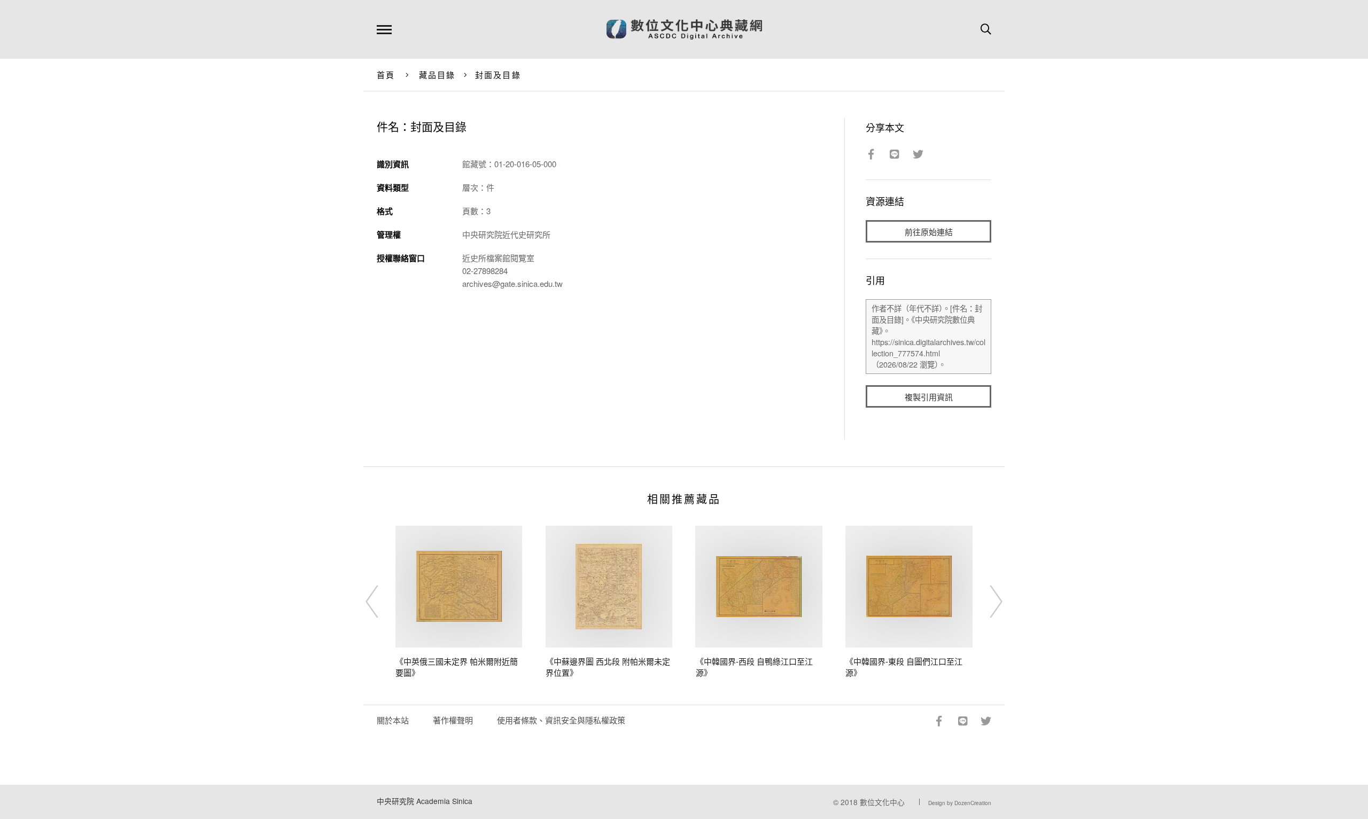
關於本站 (393, 720)
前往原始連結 (929, 231)
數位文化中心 (882, 802)
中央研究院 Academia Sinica (424, 800)
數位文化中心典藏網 (684, 29)
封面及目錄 (498, 74)
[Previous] (381, 601)
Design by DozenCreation (959, 803)
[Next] (986, 601)
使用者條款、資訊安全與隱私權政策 (561, 720)
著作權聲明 (453, 720)
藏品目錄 (437, 74)
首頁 (386, 74)
